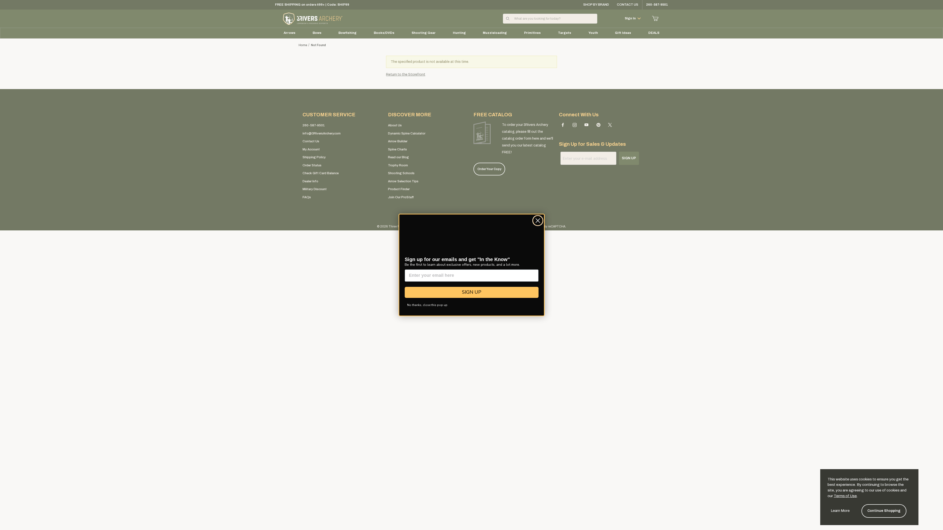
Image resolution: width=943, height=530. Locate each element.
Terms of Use (845, 496)
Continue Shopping (884, 511)
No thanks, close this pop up (427, 305)
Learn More (840, 511)
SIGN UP (471, 292)
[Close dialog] (538, 220)
